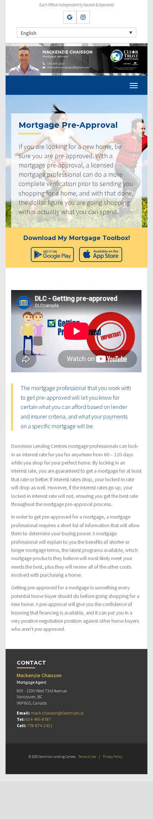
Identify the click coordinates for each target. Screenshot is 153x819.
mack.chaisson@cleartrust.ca (57, 713)
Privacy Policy (112, 757)
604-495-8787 (38, 719)
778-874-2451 (39, 725)
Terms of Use (87, 757)
